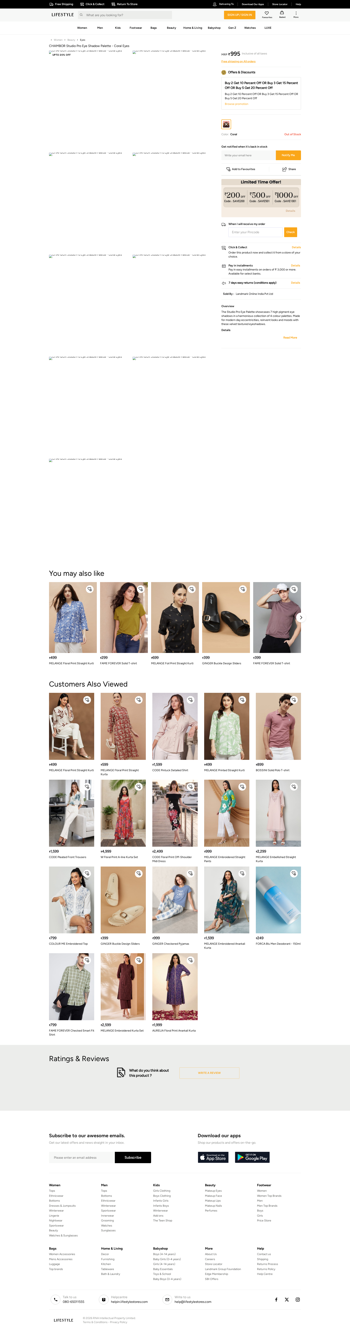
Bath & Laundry (110, 1274)
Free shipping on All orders (238, 61)
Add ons (158, 1215)
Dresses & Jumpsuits (62, 1205)
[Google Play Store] (252, 1157)
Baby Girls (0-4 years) (167, 1259)
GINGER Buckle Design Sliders (221, 663)
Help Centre (265, 1274)
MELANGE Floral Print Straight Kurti (71, 663)
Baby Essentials (163, 1269)
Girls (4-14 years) (164, 1264)
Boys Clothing (162, 1196)
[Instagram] (298, 1299)
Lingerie (54, 1215)
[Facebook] (276, 1299)
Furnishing (107, 1259)
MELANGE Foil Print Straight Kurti (172, 663)
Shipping (262, 1259)
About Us (211, 1254)
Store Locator (213, 1264)
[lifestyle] (63, 15)
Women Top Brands (269, 1196)
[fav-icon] (267, 13)
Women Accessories (62, 1254)
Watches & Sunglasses (63, 1235)
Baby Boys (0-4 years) (167, 1279)
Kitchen (106, 1264)
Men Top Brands (267, 1205)
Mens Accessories (61, 1259)
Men (260, 1200)
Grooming (107, 1220)
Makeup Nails (213, 1205)
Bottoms (54, 1200)
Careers (210, 1259)
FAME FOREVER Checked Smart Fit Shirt (71, 1032)
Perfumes (211, 1210)
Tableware (107, 1269)
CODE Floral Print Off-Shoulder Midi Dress (172, 859)
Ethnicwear (56, 1196)
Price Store (264, 1220)
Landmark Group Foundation (223, 1269)
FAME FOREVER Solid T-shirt (118, 663)
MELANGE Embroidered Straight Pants (224, 859)
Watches (106, 1225)
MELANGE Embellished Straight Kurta (276, 859)
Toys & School (162, 1274)
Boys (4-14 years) (164, 1254)
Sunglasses (108, 1230)
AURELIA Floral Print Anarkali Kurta (174, 1030)
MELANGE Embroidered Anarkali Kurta (224, 946)
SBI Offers (211, 1279)
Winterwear (56, 1210)
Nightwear (55, 1220)
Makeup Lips (213, 1200)
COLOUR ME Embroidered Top (68, 943)
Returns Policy (266, 1269)
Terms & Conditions (95, 1322)
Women (58, 39)
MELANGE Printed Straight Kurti (224, 770)
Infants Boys (161, 1205)
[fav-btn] (90, 589)
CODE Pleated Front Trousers (67, 857)
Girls (260, 1215)
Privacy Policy (118, 1322)
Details (290, 210)
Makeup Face (213, 1196)
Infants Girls (161, 1200)
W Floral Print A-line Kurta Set (119, 857)
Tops (52, 1191)
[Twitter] (287, 1299)
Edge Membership (216, 1274)
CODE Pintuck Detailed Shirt (170, 770)
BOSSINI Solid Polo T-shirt (272, 770)
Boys (260, 1210)
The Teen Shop (162, 1220)
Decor (105, 1254)
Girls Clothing (161, 1191)
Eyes (82, 39)
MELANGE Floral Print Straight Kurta (120, 772)
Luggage (54, 1264)
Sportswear (56, 1225)
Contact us (264, 1254)
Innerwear (107, 1215)
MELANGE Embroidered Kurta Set (122, 1030)
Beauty (71, 39)
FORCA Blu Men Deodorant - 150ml (278, 943)
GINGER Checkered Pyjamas (170, 943)
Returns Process (267, 1264)
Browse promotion (236, 104)
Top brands (56, 1269)
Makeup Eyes (213, 1191)
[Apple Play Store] (213, 1157)
